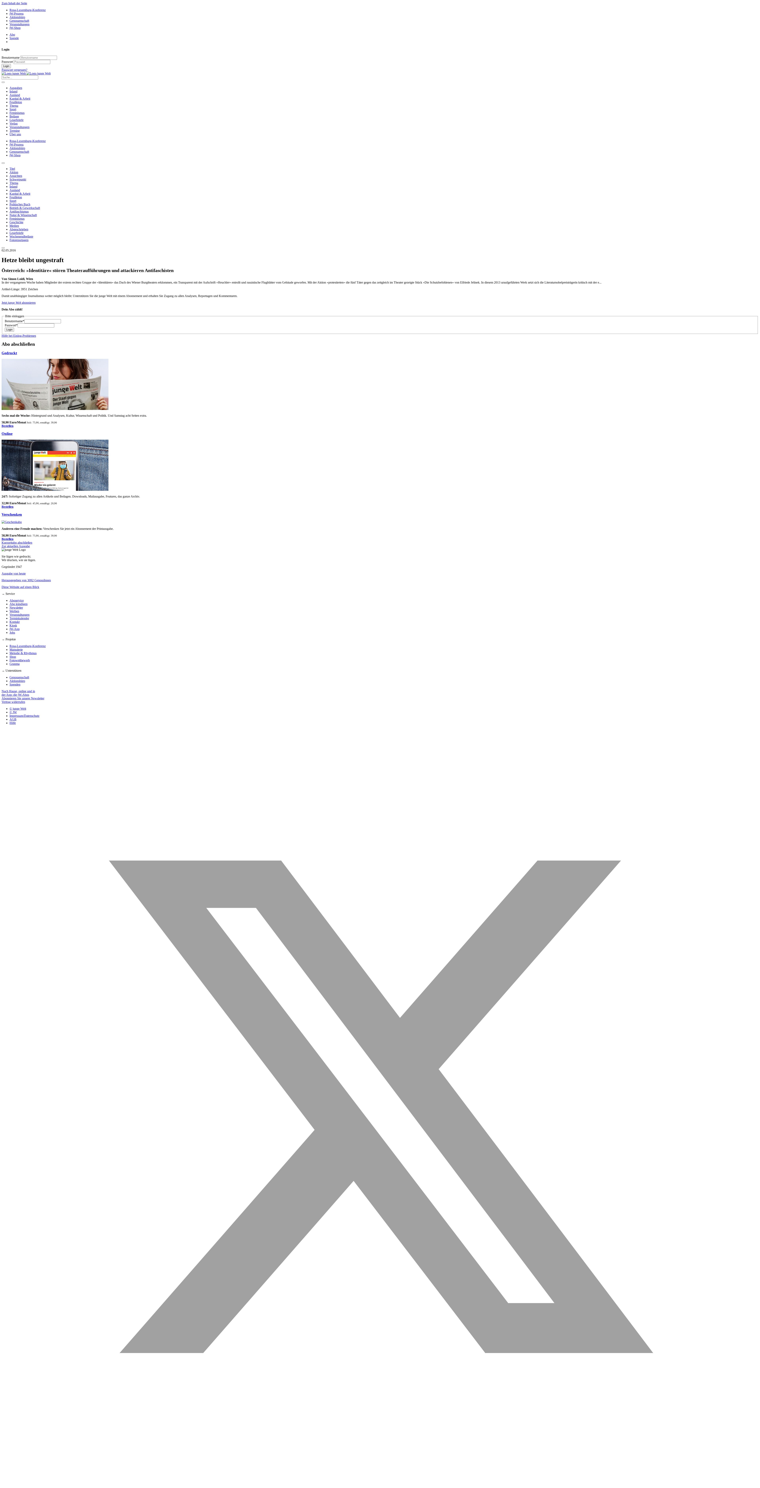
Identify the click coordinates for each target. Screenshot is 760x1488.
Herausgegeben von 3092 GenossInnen (26, 580)
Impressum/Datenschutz (24, 715)
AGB (13, 719)
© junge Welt (18, 708)
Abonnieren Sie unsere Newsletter (23, 698)
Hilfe (13, 723)
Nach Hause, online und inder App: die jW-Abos (18, 693)
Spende (14, 38)
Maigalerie (16, 649)
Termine (15, 130)
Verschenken (12, 514)
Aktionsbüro (17, 17)
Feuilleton (16, 102)
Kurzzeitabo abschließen (17, 542)
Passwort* (11, 325)
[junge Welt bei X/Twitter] (380, 1484)
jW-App (15, 629)
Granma (15, 664)
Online (7, 434)
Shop (13, 656)
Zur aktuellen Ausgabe (16, 546)
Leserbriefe (17, 120)
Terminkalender (19, 618)
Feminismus (17, 113)
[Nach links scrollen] (3, 163)
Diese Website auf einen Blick (20, 587)
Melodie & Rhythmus (23, 653)
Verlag (14, 123)
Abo (12, 34)
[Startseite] (26, 73)
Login (6, 66)
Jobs (12, 632)
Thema (14, 105)
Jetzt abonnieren (19, 302)
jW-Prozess (17, 13)
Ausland (15, 95)
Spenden (15, 684)
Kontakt (15, 622)
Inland (13, 91)
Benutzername (11, 57)
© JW (13, 712)
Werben (14, 611)
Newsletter (16, 607)
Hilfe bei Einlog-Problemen (19, 335)
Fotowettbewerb (20, 660)
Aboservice (17, 600)
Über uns (15, 134)
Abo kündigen (19, 604)
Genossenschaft (19, 20)
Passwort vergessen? (14, 70)
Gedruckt (9, 353)
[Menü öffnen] (3, 82)
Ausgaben (16, 88)
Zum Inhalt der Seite (14, 3)
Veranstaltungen (19, 24)
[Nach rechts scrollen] (3, 247)
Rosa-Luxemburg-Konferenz (28, 10)
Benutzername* (14, 321)
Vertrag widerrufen (13, 702)
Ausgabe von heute (14, 573)
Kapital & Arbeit (20, 98)
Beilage (14, 116)
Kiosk (13, 625)
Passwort (7, 61)
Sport (13, 109)
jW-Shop (15, 28)
